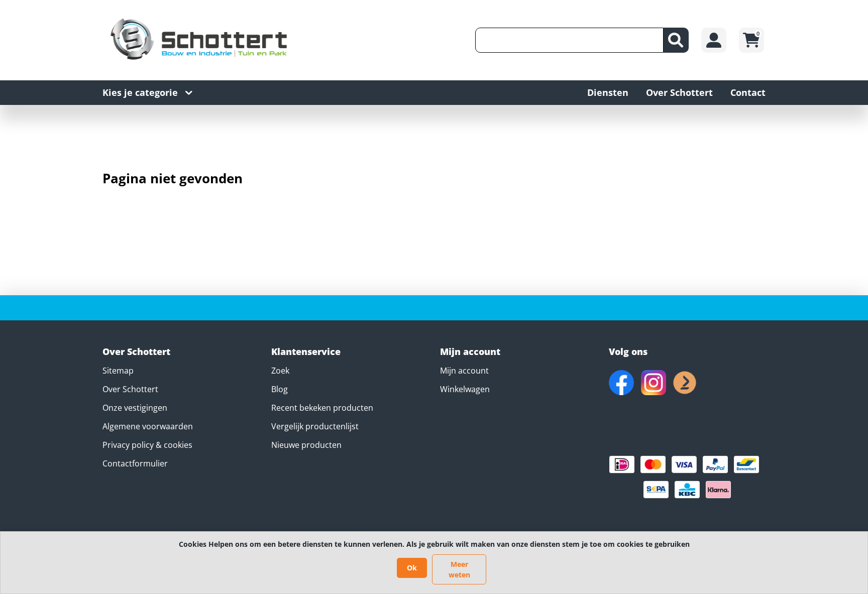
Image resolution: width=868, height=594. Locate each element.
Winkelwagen (465, 389)
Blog (279, 389)
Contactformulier (135, 463)
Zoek (280, 370)
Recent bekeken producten (322, 407)
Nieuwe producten (306, 444)
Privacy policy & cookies (147, 444)
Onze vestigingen (134, 407)
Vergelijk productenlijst (315, 426)
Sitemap (118, 370)
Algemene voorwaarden (147, 426)
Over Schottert (130, 389)
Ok (412, 567)
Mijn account (464, 370)
